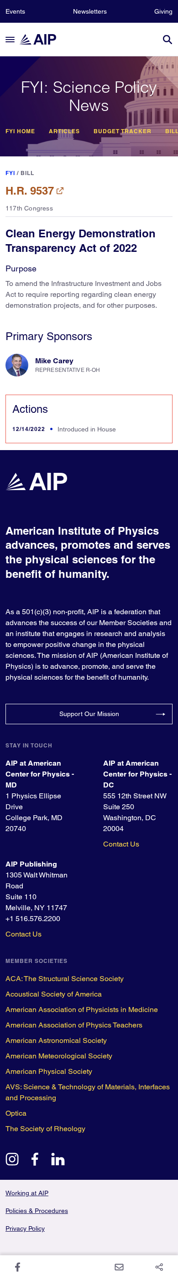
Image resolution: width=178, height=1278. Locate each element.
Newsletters (90, 11)
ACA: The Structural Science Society (64, 978)
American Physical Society (48, 1071)
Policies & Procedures (36, 1210)
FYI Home (20, 131)
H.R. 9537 (29, 190)
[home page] (42, 39)
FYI (10, 173)
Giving (163, 11)
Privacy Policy (25, 1228)
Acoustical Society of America (53, 994)
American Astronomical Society (56, 1040)
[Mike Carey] (16, 365)
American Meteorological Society (58, 1056)
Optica (15, 1113)
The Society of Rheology (45, 1128)
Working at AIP (26, 1193)
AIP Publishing (31, 864)
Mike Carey (54, 360)
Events (15, 11)
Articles (64, 131)
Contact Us (121, 844)
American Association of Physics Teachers (73, 1025)
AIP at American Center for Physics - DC (137, 774)
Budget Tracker (123, 131)
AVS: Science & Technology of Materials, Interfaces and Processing (87, 1092)
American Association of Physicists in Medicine (81, 1009)
